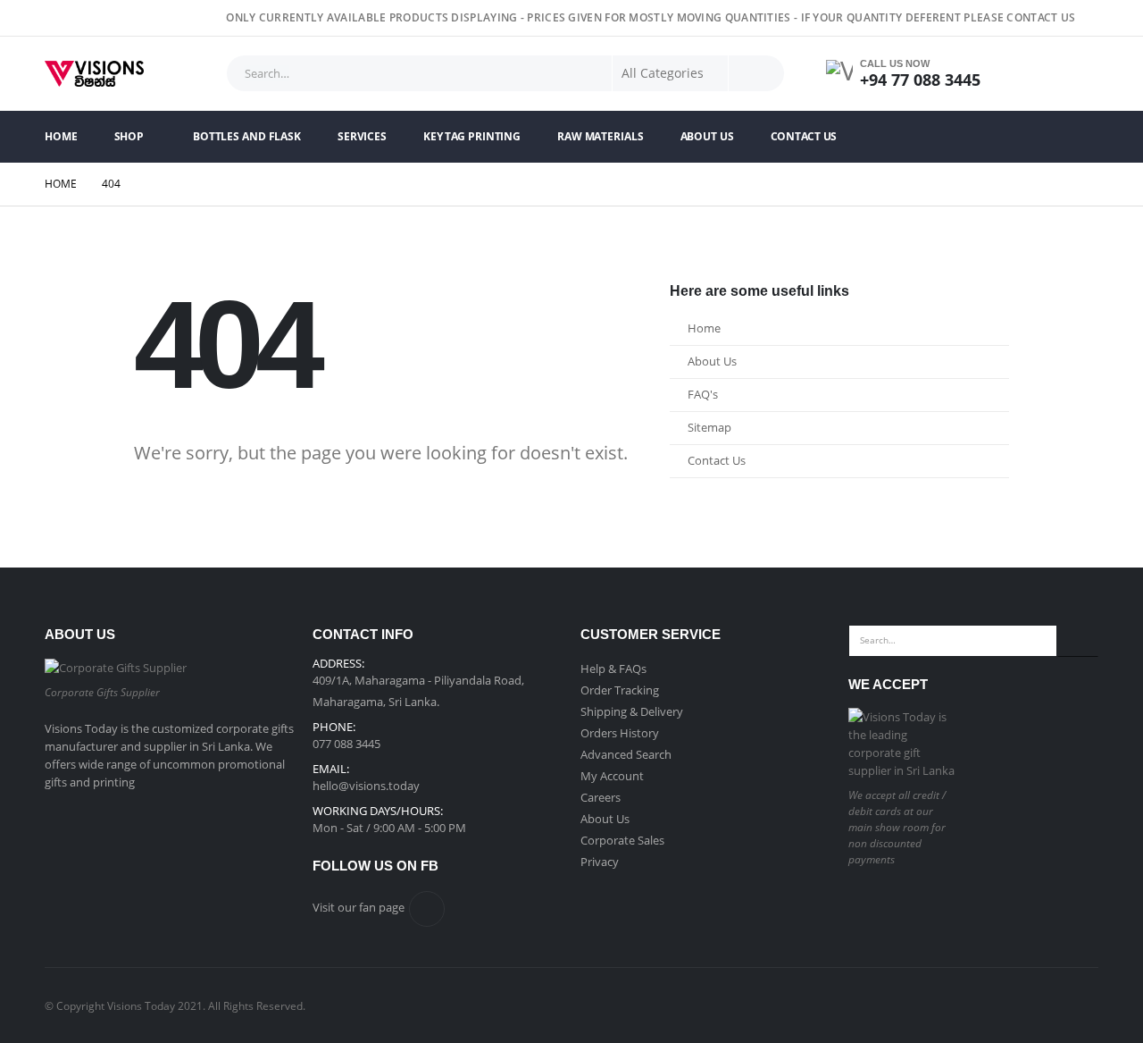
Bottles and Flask (247, 136)
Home (61, 136)
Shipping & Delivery (631, 711)
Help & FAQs (613, 668)
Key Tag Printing (472, 136)
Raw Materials (600, 136)
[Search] (756, 73)
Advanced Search (626, 754)
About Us (707, 136)
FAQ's (703, 394)
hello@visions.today (366, 786)
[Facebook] (1086, 17)
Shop (129, 136)
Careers (600, 797)
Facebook (427, 909)
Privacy (599, 862)
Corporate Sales (622, 840)
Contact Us (804, 136)
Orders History (619, 733)
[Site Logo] (94, 74)
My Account (612, 776)
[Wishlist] (1077, 74)
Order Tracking (619, 690)
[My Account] (1028, 74)
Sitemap (709, 427)
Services (362, 136)
